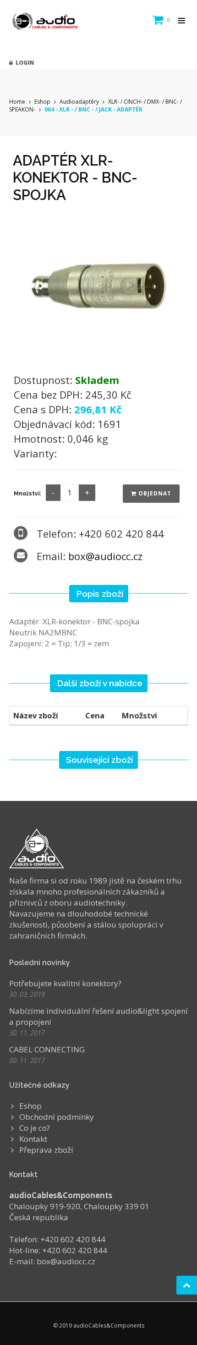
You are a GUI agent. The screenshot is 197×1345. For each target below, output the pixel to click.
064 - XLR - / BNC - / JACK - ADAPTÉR (93, 109)
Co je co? (34, 1128)
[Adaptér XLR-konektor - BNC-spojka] (98, 285)
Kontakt (33, 1139)
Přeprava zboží (46, 1150)
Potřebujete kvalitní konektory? (65, 983)
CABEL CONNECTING (47, 1049)
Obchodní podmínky (56, 1117)
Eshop (42, 102)
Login (23, 63)
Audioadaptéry (79, 102)
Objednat (154, 493)
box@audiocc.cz (105, 556)
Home (17, 102)
